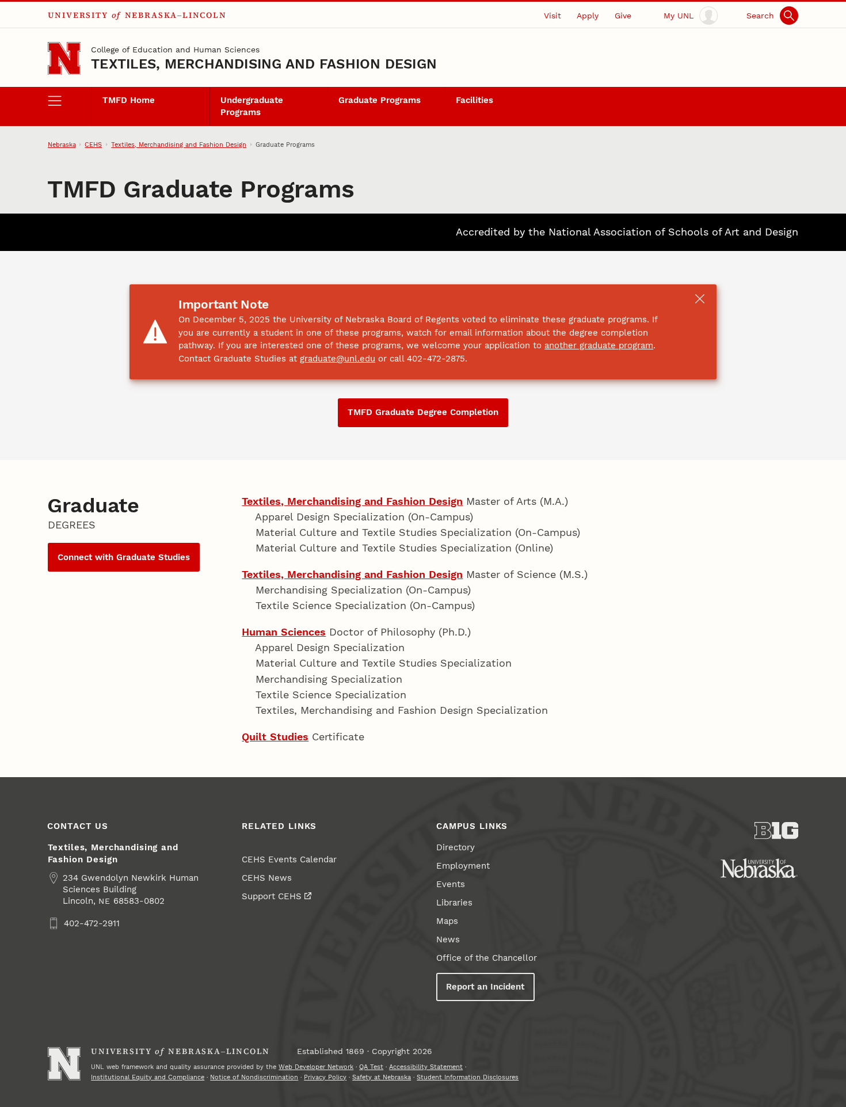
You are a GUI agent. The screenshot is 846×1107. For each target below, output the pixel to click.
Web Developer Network (316, 1067)
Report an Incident (485, 987)
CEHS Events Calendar (289, 859)
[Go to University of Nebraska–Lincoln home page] (64, 58)
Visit (552, 15)
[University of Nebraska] (759, 868)
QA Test (371, 1067)
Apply (588, 15)
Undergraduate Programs (251, 106)
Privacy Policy (325, 1077)
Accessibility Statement (426, 1067)
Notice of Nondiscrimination (254, 1077)
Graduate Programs (379, 100)
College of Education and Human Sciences (175, 49)
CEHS (93, 144)
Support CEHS (272, 896)
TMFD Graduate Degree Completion (423, 412)
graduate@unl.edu (337, 358)
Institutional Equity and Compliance (147, 1077)
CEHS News (267, 878)
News (448, 939)
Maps (447, 921)
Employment (463, 866)
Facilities (474, 100)
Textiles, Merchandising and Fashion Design (264, 64)
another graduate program (598, 345)
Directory (455, 847)
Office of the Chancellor (486, 958)
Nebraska (62, 144)
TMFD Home (128, 100)
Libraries (454, 902)
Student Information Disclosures (468, 1077)
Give (623, 15)
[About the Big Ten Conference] (776, 830)
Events (450, 884)
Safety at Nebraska (381, 1077)
